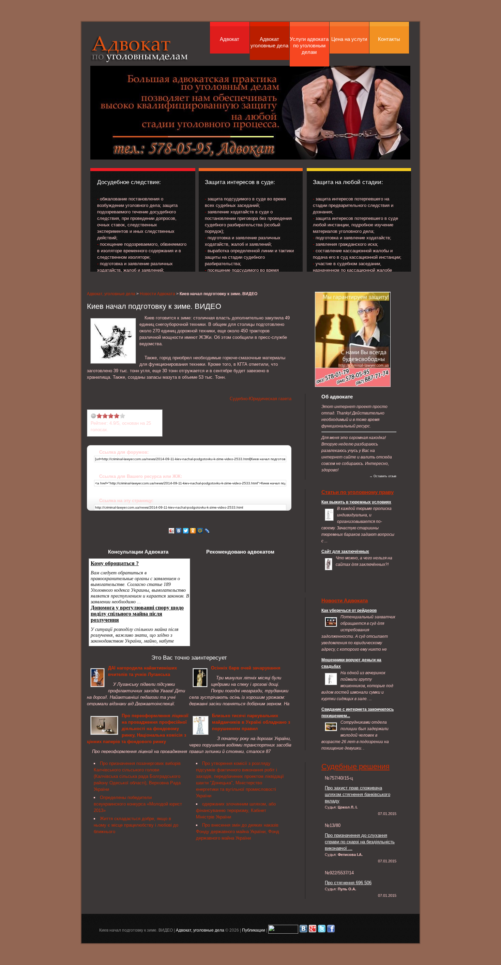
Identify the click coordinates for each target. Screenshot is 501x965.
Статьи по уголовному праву (357, 492)
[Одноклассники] (193, 530)
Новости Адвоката (157, 293)
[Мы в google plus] (312, 930)
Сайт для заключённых (345, 551)
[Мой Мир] (200, 530)
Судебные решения (355, 766)
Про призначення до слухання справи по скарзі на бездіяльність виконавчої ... (360, 842)
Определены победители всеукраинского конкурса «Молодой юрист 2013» (138, 804)
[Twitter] (185, 530)
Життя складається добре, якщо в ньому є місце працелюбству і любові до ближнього (136, 825)
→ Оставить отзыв (382, 476)
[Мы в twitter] (322, 930)
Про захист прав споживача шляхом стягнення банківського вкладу (357, 794)
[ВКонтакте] (178, 530)
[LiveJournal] (207, 530)
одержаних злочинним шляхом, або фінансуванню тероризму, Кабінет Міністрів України (236, 810)
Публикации (253, 930)
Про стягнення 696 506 (348, 882)
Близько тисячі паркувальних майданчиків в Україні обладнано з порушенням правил (251, 722)
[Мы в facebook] (331, 930)
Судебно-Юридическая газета (260, 398)
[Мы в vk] (303, 930)
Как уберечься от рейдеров (349, 610)
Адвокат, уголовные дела (139, 48)
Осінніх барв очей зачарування (245, 667)
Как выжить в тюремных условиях (356, 502)
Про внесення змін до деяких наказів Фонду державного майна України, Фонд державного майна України (237, 832)
